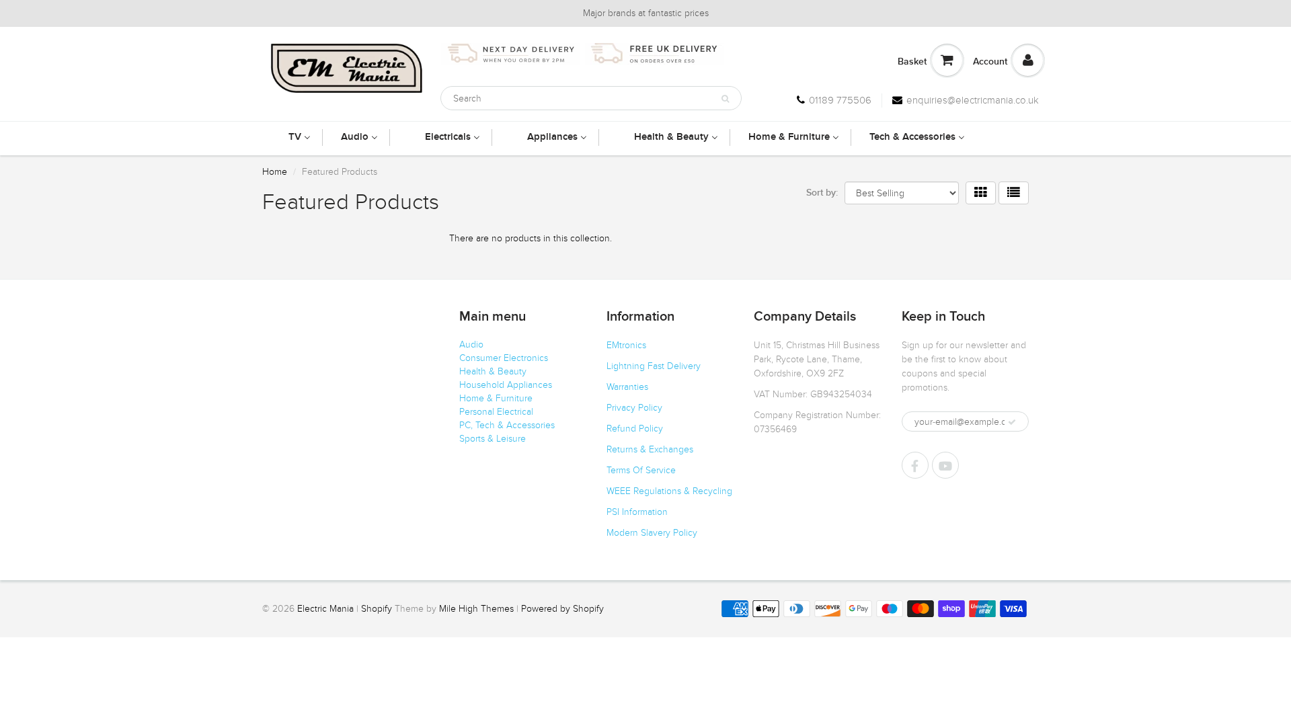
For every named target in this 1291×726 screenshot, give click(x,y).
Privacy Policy (634, 407)
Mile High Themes (476, 608)
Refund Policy (635, 428)
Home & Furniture (496, 398)
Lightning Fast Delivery (654, 366)
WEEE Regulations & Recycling (669, 491)
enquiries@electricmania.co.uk (972, 100)
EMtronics (626, 345)
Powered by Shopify (562, 608)
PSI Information (637, 512)
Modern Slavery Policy (652, 532)
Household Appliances (505, 385)
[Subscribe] (1012, 422)
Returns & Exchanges (650, 449)
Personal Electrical (496, 411)
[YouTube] (945, 465)
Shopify (376, 608)
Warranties (627, 387)
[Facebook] (915, 465)
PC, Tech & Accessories (507, 425)
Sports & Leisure (492, 438)
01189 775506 (840, 100)
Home (274, 171)
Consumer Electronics (503, 358)
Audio (471, 344)
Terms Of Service (641, 470)
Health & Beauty (492, 371)
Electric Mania (325, 608)
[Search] (725, 99)
